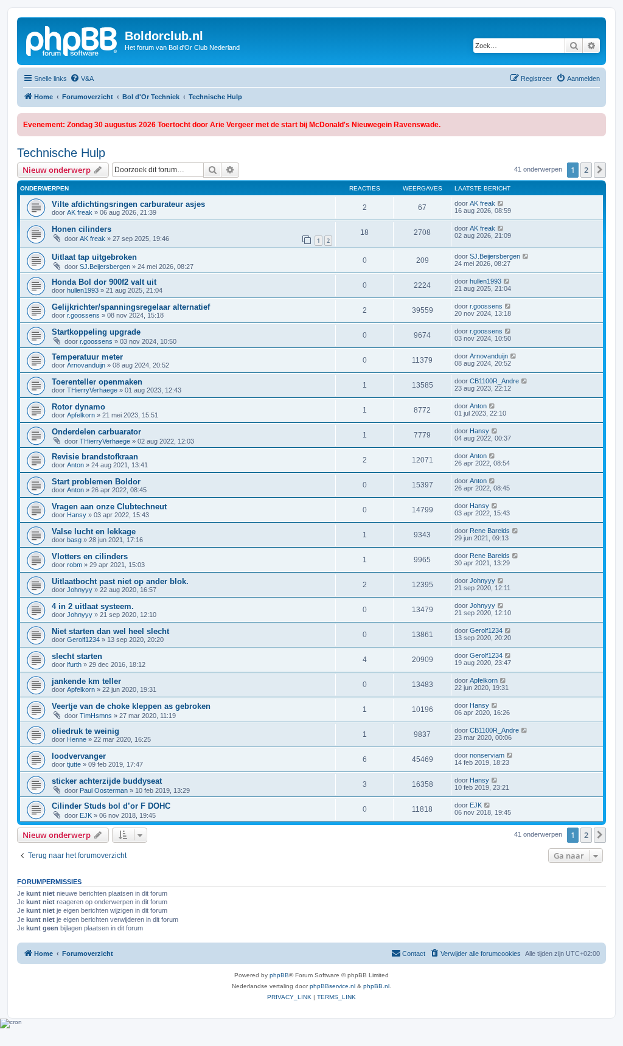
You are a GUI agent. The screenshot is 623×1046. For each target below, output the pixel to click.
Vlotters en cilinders (90, 556)
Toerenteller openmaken (97, 381)
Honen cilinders (81, 229)
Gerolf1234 (83, 639)
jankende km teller (86, 681)
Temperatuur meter (87, 356)
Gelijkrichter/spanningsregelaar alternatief (131, 307)
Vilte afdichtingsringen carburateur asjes (128, 204)
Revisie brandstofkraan (95, 456)
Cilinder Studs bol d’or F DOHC (111, 806)
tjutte (74, 764)
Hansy (479, 430)
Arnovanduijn (86, 365)
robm (74, 564)
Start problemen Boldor (96, 481)
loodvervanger (79, 756)
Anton (478, 406)
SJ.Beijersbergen (105, 266)
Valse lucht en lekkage (94, 531)
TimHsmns (96, 715)
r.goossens (83, 315)
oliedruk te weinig (85, 731)
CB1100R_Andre (494, 381)
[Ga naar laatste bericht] (501, 203)
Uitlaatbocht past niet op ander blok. (120, 581)
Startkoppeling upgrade (96, 331)
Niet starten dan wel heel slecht (110, 631)
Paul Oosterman (104, 790)
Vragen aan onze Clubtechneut (109, 506)
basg (74, 539)
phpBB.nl (376, 986)
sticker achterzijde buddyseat (107, 781)
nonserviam (487, 755)
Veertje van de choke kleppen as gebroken (131, 706)
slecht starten (77, 656)
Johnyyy (79, 589)
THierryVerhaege (92, 390)
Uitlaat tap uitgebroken (94, 257)
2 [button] (586, 169)
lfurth (74, 664)
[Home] (72, 39)
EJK (86, 815)
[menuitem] (82, 78)
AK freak (79, 212)
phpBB (279, 975)
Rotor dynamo (78, 406)
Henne (76, 739)
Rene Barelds (490, 530)
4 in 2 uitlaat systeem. (93, 606)
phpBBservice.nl (332, 986)
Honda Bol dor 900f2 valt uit (104, 282)
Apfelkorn (81, 415)
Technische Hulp (61, 152)
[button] (600, 169)
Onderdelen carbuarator (96, 431)
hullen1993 (83, 290)
